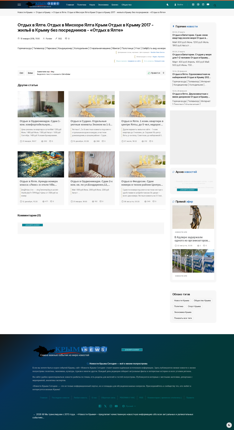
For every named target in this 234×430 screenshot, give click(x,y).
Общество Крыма (202, 300)
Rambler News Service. (158, 52)
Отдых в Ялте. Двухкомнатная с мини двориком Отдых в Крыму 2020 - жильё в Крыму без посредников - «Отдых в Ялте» (190, 95)
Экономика (103, 5)
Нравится (157, 73)
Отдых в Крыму (43, 12)
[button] (19, 4)
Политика (81, 5)
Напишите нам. (160, 61)
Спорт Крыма (194, 306)
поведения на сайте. (134, 61)
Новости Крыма (25, 12)
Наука (92, 5)
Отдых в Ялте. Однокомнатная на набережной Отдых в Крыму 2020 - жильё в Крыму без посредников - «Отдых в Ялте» (191, 76)
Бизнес (115, 5)
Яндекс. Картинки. (159, 57)
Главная (70, 5)
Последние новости (60, 398)
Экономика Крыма (182, 312)
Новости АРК (181, 232)
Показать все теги (183, 318)
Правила (190, 398)
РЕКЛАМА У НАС (127, 398)
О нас (94, 398)
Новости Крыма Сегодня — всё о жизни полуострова (118, 363)
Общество (127, 5)
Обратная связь (108, 398)
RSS (141, 398)
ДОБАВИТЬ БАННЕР (32, 225)
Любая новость (80, 398)
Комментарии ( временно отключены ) (165, 398)
